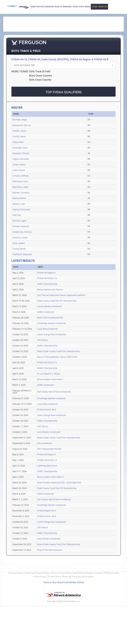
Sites (68, 573)
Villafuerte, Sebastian (22, 254)
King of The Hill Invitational (49, 550)
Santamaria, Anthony (22, 232)
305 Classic (42, 340)
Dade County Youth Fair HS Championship (56, 301)
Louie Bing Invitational (47, 329)
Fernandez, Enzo (19, 147)
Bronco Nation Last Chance (50, 289)
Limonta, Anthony (20, 176)
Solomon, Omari (19, 237)
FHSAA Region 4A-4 (46, 510)
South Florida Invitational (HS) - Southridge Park (59, 482)
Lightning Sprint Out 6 (47, 465)
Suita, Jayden (18, 243)
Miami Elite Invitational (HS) (50, 317)
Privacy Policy (15, 573)
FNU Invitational (44, 443)
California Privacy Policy (36, 573)
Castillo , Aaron (19, 131)
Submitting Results (82, 573)
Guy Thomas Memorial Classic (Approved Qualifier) (61, 295)
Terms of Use (57, 573)
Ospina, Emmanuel (21, 209)
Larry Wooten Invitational (48, 432)
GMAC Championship (47, 284)
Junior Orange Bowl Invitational (51, 334)
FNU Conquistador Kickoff (49, 449)
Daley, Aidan (18, 142)
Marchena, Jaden (20, 187)
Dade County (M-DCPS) (55, 59)
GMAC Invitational (45, 312)
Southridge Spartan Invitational (51, 323)
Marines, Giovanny (20, 192)
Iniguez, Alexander (20, 159)
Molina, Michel (19, 198)
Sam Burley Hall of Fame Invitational (54, 391)
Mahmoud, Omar (20, 181)
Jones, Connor (19, 164)
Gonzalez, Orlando (20, 153)
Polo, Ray (16, 215)
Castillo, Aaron (19, 136)
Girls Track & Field (39, 71)
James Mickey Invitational (49, 306)
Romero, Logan (19, 220)
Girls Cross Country (40, 79)
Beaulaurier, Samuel (21, 125)
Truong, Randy (19, 249)
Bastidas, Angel (19, 119)
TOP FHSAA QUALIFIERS (63, 92)
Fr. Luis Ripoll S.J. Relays (48, 374)
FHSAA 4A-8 (101, 59)
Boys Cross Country (40, 75)
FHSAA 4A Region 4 (81, 59)
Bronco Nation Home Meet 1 (50, 379)
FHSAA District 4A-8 (46, 409)
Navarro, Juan (18, 204)
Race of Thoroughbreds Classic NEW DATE (57, 357)
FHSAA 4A (34, 59)
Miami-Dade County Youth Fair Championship (58, 351)
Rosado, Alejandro (20, 226)
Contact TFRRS (102, 573)
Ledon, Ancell (18, 170)
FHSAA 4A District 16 (47, 278)
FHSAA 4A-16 (19, 59)
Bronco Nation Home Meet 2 (50, 477)
